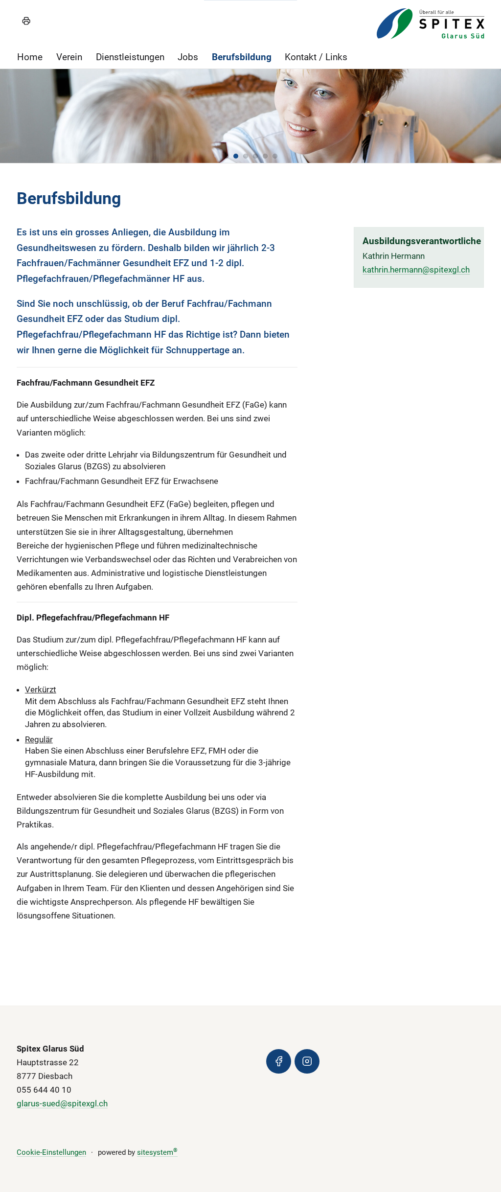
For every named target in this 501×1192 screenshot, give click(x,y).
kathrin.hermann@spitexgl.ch (416, 270)
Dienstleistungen (130, 57)
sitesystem (157, 1152)
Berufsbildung (242, 57)
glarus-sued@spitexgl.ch (62, 1103)
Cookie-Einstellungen (51, 1152)
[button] (226, 156)
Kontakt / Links (316, 57)
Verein (69, 57)
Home (30, 57)
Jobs (188, 57)
